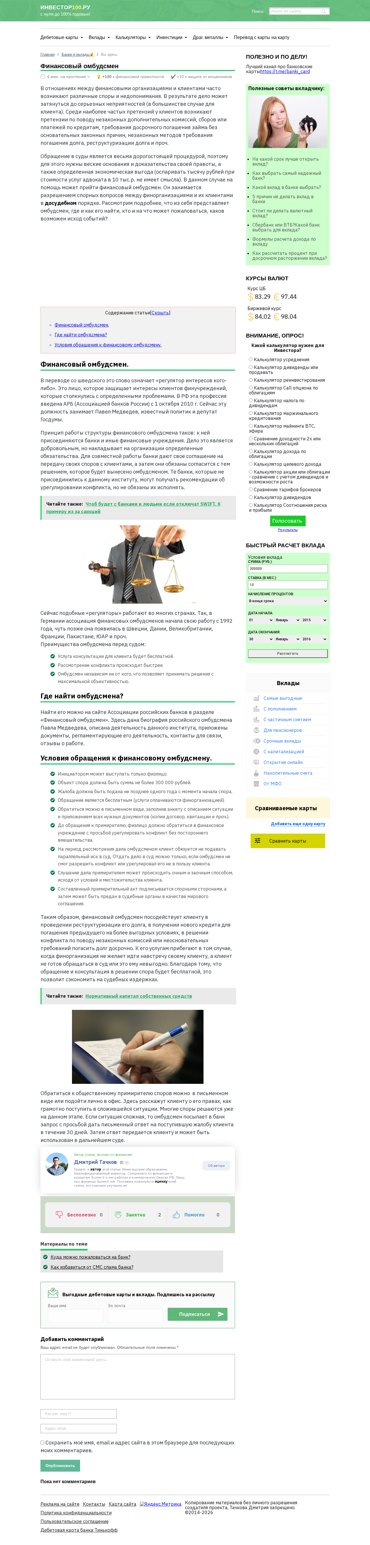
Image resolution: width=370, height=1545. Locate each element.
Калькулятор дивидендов (282, 497)
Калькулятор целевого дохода (287, 464)
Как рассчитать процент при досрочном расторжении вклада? (289, 255)
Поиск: (258, 11)
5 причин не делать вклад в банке (283, 199)
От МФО (273, 784)
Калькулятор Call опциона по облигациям (283, 390)
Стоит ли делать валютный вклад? (282, 213)
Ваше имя (57, 1305)
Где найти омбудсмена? (81, 334)
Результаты (288, 529)
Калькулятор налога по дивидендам (276, 403)
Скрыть (160, 313)
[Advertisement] (137, 264)
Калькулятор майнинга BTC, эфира (282, 428)
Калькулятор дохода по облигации (277, 453)
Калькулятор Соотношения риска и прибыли (288, 507)
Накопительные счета (288, 773)
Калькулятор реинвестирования (289, 380)
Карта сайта (122, 1504)
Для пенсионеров (283, 730)
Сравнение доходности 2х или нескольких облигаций (285, 441)
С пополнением (280, 709)
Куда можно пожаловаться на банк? (90, 1257)
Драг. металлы (208, 37)
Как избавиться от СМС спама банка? (92, 1267)
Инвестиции (169, 37)
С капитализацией (284, 751)
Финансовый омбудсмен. (82, 325)
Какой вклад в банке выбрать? (286, 187)
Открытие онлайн (283, 762)
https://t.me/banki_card (285, 71)
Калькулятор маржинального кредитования (283, 415)
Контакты (94, 1504)
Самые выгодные (283, 698)
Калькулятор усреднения (281, 359)
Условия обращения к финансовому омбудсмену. (108, 345)
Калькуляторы (131, 37)
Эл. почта (116, 1305)
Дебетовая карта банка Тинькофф (79, 1530)
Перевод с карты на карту (261, 37)
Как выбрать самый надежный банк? (286, 175)
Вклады (97, 37)
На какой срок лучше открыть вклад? (285, 161)
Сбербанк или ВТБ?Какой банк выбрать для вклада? (286, 227)
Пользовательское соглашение (74, 1521)
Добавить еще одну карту (298, 823)
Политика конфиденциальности (76, 1513)
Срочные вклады (282, 741)
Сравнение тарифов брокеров (287, 489)
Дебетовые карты (59, 37)
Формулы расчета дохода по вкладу (284, 241)
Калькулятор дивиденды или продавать (283, 369)
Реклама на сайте (59, 1504)
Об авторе (216, 1165)
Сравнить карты (287, 841)
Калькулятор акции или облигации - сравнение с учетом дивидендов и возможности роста (289, 477)
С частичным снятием (287, 719)
